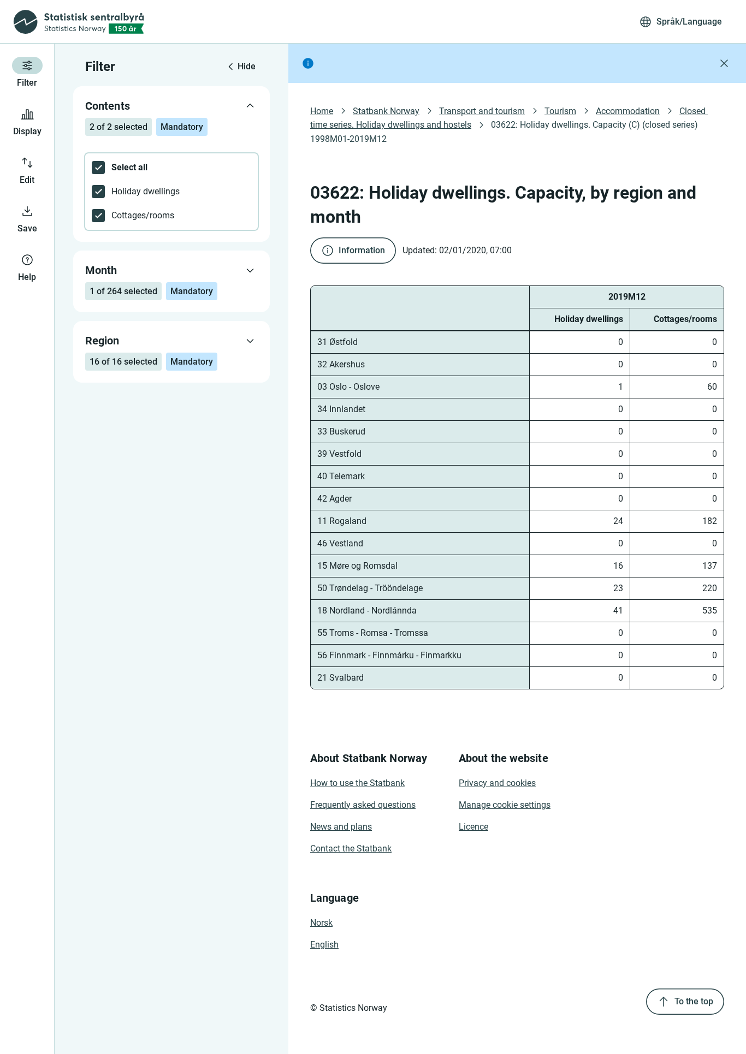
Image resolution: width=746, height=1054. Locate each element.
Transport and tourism (482, 111)
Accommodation (628, 111)
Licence (473, 826)
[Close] (724, 63)
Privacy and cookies (497, 783)
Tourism (560, 111)
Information (362, 250)
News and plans (341, 826)
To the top (693, 1001)
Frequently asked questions (363, 805)
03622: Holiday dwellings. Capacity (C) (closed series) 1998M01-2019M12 (505, 132)
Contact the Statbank (351, 848)
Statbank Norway (386, 111)
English (324, 944)
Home (321, 111)
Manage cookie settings (504, 805)
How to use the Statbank (357, 783)
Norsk (321, 923)
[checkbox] (171, 168)
